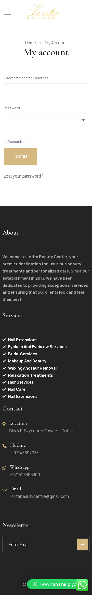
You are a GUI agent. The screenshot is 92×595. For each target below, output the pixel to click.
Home (30, 43)
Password (13, 108)
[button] (57, 584)
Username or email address (27, 78)
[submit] (82, 544)
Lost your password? (23, 176)
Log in (20, 157)
